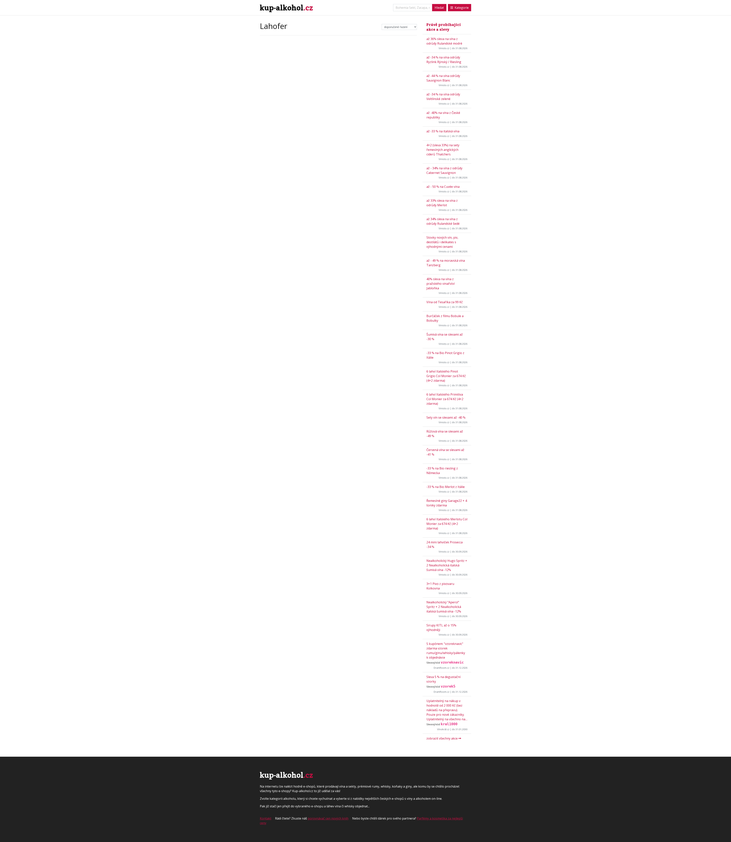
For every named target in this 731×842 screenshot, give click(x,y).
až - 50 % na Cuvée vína (443, 187)
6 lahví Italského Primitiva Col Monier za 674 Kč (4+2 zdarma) (444, 399)
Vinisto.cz (444, 48)
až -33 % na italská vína (442, 131)
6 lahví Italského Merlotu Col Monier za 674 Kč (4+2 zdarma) (446, 523)
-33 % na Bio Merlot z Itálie (445, 487)
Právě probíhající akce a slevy (443, 27)
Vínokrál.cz (443, 729)
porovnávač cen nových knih (328, 818)
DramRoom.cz (441, 667)
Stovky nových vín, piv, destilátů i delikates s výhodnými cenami (442, 242)
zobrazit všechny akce (442, 738)
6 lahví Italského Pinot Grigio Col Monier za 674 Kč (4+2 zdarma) (446, 376)
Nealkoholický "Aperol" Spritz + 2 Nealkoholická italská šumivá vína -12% (443, 606)
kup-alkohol (286, 7)
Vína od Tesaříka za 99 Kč (444, 302)
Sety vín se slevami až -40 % (445, 417)
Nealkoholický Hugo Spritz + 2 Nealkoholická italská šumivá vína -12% (446, 565)
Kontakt (265, 818)
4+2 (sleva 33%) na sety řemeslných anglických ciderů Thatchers (442, 149)
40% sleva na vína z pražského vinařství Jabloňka (440, 283)
